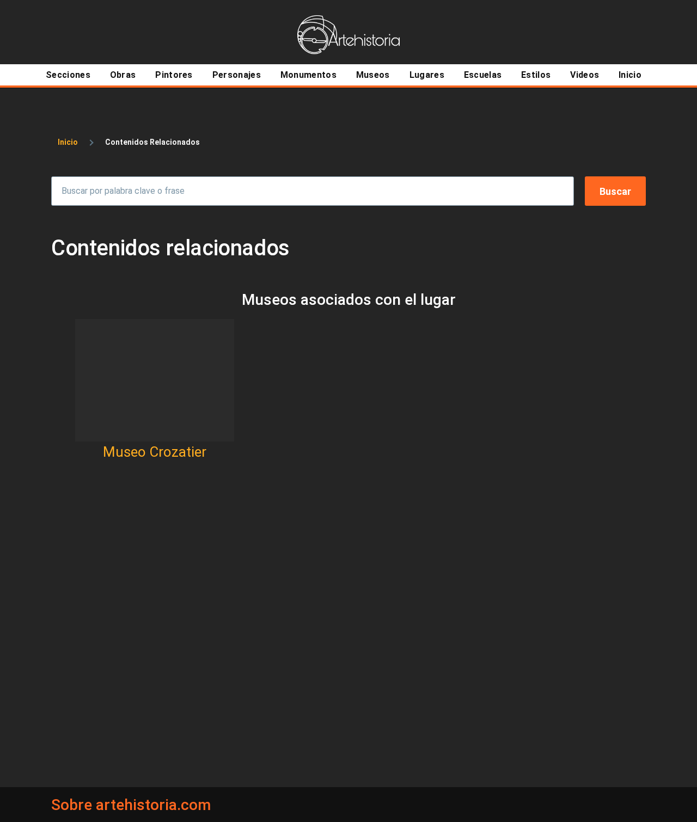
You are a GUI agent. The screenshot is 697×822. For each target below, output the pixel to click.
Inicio (68, 142)
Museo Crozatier (154, 452)
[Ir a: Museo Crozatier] (154, 380)
